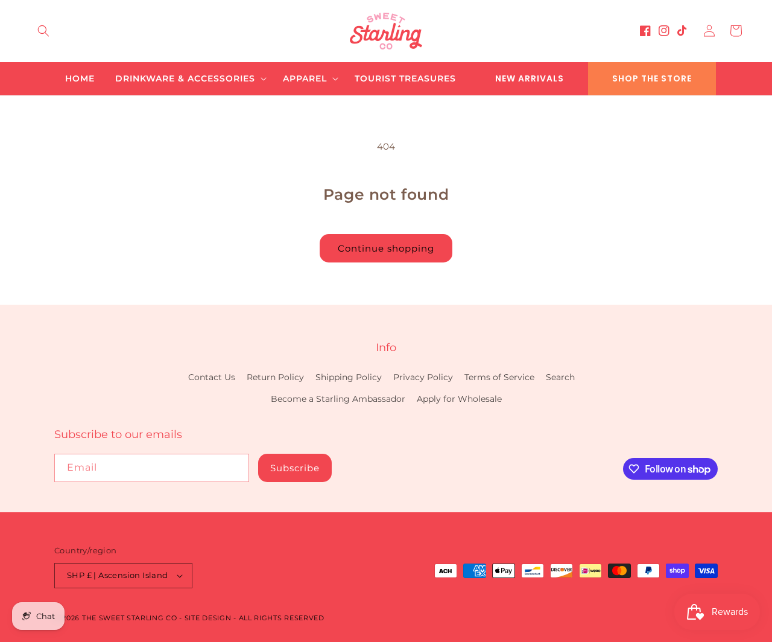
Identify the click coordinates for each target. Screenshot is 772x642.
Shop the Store (652, 78)
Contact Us (211, 377)
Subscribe (295, 468)
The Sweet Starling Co (129, 618)
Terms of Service (499, 377)
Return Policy (275, 377)
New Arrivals (529, 78)
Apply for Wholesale (459, 398)
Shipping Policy (348, 377)
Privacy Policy (423, 377)
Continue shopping (386, 248)
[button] (43, 30)
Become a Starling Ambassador (338, 398)
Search (560, 377)
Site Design (208, 618)
